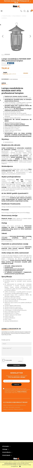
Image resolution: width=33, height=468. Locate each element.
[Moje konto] (28, 11)
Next (30, 36)
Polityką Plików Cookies (10, 463)
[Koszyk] (31, 11)
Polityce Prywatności (21, 391)
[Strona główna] (16, 6)
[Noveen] (10, 63)
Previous (2, 36)
